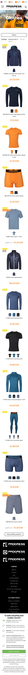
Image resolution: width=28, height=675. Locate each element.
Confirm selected (14, 655)
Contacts (14, 572)
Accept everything (14, 651)
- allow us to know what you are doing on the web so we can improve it (15, 626)
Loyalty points (14, 606)
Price (21, 39)
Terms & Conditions (14, 609)
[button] (3, 7)
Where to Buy (14, 583)
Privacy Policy (14, 612)
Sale (9, 41)
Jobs (14, 575)
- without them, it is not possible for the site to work (14, 621)
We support (14, 586)
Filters (14, 35)
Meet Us (14, 570)
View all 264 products (14, 534)
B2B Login (14, 592)
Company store (14, 581)
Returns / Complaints (14, 601)
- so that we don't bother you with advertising (15, 631)
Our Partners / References (14, 589)
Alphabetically (12, 39)
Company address (14, 578)
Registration (14, 604)
